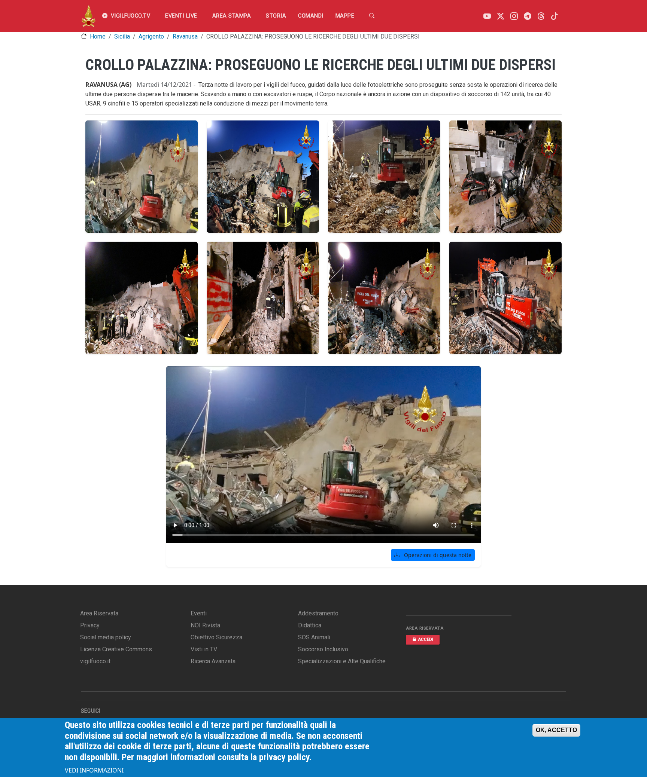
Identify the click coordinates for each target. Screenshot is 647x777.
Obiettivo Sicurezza (216, 637)
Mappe (345, 16)
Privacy (90, 625)
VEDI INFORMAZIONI (94, 770)
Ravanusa (185, 36)
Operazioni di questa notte (437, 555)
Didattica (309, 625)
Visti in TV (204, 649)
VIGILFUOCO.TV (131, 16)
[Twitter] (500, 16)
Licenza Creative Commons (116, 649)
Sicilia (122, 36)
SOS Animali (314, 637)
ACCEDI (425, 639)
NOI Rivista (205, 625)
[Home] (88, 16)
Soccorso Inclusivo (323, 649)
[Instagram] (514, 16)
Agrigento (151, 36)
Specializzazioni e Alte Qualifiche (342, 661)
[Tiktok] (554, 16)
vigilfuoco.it (95, 661)
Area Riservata (99, 613)
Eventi (199, 613)
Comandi (311, 16)
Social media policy (105, 637)
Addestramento (318, 613)
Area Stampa (231, 16)
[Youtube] (487, 16)
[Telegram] (527, 16)
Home (98, 36)
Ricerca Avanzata (213, 661)
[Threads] (541, 16)
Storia (276, 16)
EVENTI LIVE (181, 16)
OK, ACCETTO (556, 730)
